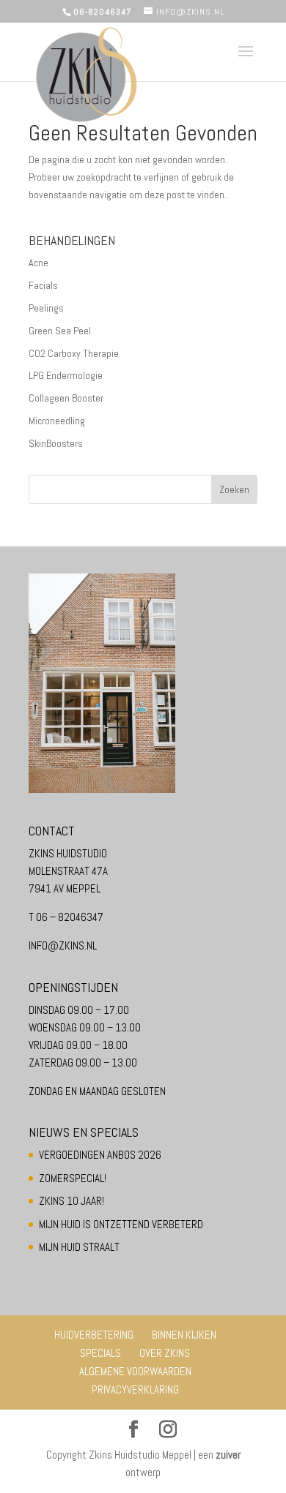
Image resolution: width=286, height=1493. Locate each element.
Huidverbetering (93, 1335)
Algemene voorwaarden (135, 1371)
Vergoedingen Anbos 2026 (100, 1155)
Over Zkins (164, 1353)
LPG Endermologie (66, 375)
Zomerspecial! (72, 1178)
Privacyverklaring (135, 1389)
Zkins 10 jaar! (71, 1201)
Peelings (46, 308)
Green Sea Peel (60, 330)
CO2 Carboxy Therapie (74, 353)
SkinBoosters (56, 443)
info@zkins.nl (63, 945)
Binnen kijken (184, 1335)
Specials (100, 1353)
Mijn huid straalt (79, 1247)
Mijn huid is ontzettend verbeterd (121, 1224)
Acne (38, 262)
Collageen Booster (66, 398)
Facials (43, 285)
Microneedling (57, 420)
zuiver (228, 1455)
